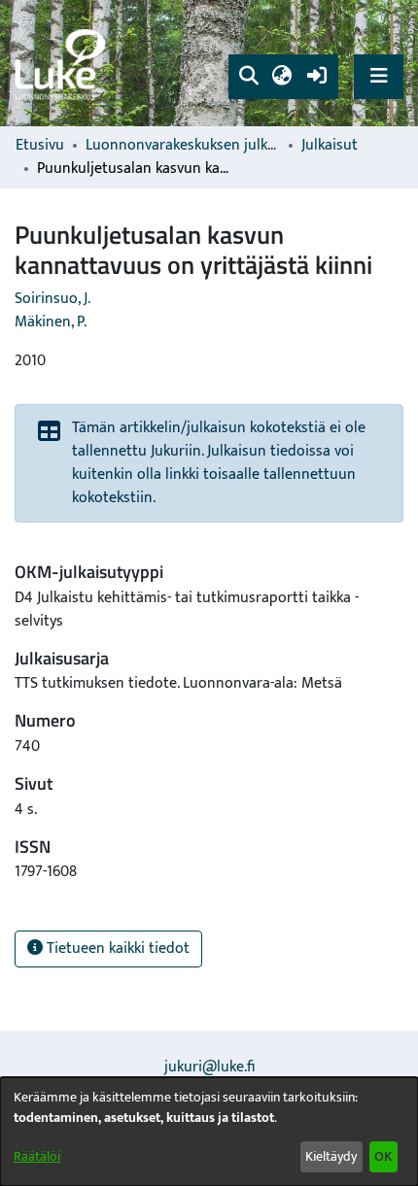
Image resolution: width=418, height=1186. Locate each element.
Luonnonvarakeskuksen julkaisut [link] (183, 145)
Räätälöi (37, 1156)
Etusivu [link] (40, 145)
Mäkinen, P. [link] (51, 322)
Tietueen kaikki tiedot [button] (116, 948)
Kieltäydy (331, 1156)
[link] (63, 64)
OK (383, 1156)
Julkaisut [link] (329, 145)
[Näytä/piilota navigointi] (378, 76)
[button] (248, 76)
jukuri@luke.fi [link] (209, 1067)
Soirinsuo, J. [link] (52, 299)
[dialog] (209, 1131)
